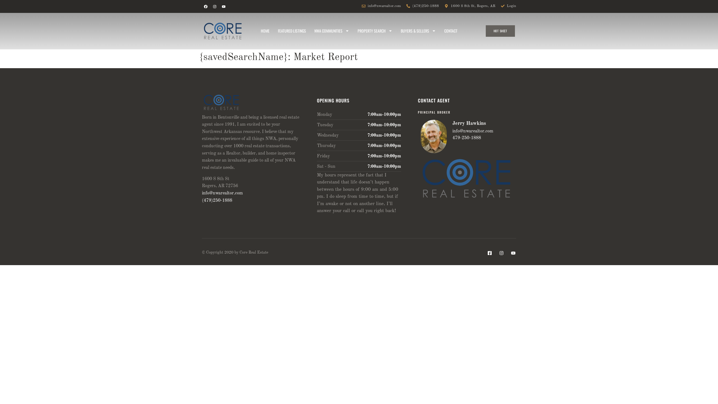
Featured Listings (292, 31)
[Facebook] (205, 6)
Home (265, 31)
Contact (450, 31)
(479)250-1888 (217, 200)
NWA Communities (328, 31)
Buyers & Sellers (415, 31)
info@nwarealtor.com (222, 193)
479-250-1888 (466, 138)
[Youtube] (223, 6)
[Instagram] (214, 6)
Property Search (372, 31)
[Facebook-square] (489, 253)
